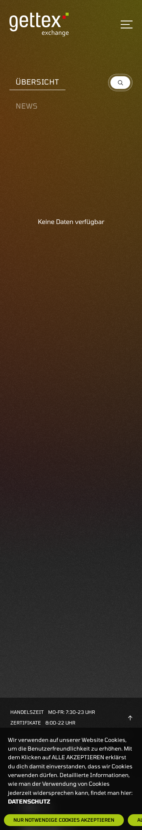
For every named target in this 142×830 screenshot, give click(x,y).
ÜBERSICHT (37, 81)
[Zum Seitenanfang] (130, 717)
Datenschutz (29, 801)
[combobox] (120, 82)
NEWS (27, 106)
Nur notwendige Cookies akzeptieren (63, 819)
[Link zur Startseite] (39, 24)
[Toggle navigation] (127, 24)
